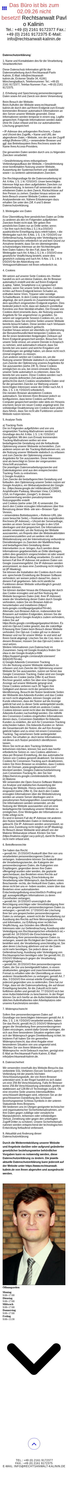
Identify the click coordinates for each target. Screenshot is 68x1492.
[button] (34, 1444)
